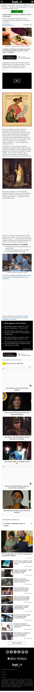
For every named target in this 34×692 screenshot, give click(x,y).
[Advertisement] (17, 216)
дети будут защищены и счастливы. (15, 318)
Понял (17, 11)
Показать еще (27, 348)
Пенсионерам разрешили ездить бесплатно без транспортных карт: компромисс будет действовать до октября (18, 343)
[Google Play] (22, 658)
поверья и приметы (16, 360)
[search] (2, 1)
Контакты (3, 677)
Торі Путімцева (6, 24)
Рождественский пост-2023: (18, 275)
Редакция (3, 674)
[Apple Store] (12, 658)
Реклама (3, 672)
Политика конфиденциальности (9, 669)
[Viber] (15, 651)
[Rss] (7, 651)
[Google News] (18, 651)
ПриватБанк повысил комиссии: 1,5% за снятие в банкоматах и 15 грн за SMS (17, 327)
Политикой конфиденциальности (18, 6)
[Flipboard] (22, 651)
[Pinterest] (26, 651)
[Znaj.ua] (17, 1)
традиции (8, 360)
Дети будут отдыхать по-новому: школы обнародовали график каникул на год (17, 338)
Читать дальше (17, 643)
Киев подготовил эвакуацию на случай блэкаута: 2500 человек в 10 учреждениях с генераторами (18, 332)
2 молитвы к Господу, (22, 316)
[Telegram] (11, 651)
